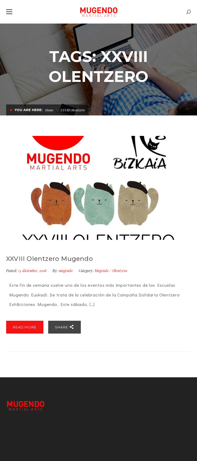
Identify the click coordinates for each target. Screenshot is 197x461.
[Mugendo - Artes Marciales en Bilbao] (98, 11)
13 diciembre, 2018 (32, 270)
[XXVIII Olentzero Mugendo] (98, 188)
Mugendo (101, 270)
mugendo (66, 270)
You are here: (29, 110)
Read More (25, 327)
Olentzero (119, 270)
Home (49, 110)
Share (62, 327)
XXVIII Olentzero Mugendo (49, 258)
